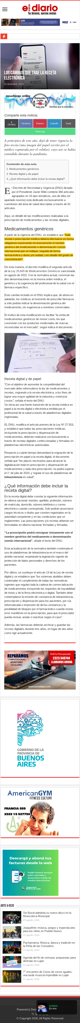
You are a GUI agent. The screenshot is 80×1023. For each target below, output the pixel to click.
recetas (9, 628)
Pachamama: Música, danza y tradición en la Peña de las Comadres (49, 944)
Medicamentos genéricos (24, 169)
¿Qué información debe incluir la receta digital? (37, 179)
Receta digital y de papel (23, 174)
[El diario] (40, 8)
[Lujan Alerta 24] (40, 21)
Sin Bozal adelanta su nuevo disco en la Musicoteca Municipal (47, 914)
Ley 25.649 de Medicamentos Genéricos (35, 271)
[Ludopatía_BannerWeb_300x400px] (30, 738)
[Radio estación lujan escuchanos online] (40, 100)
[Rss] (32, 1014)
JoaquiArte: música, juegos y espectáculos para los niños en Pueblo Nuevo (49, 929)
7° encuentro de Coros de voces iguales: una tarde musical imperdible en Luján (47, 973)
